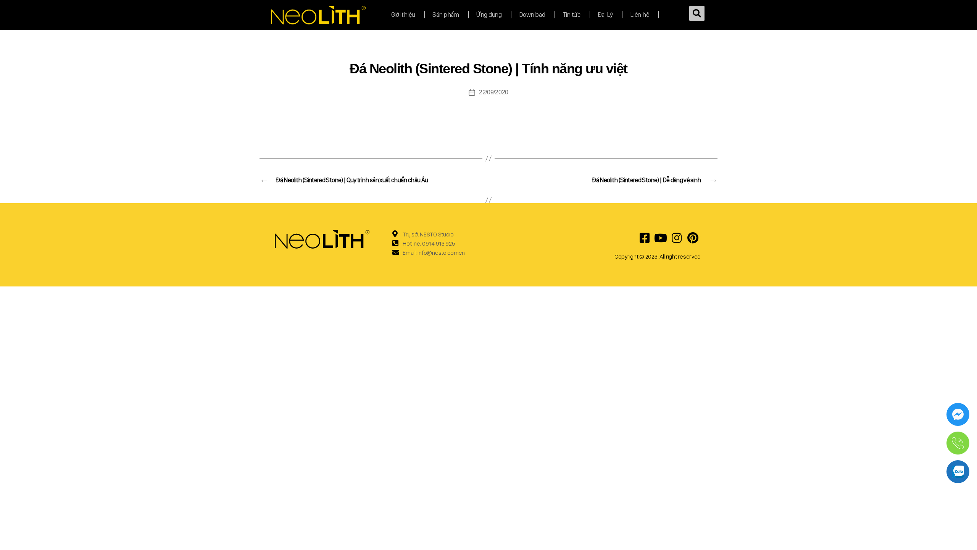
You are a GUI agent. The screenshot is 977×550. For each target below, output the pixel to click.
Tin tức (571, 14)
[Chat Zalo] (957, 471)
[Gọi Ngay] (957, 443)
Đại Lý (605, 14)
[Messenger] (957, 414)
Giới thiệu (403, 14)
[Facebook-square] (645, 238)
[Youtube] (661, 238)
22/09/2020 (493, 92)
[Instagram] (677, 238)
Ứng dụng (489, 14)
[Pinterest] (693, 238)
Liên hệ (639, 14)
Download (532, 14)
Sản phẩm (445, 14)
